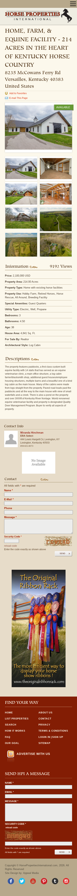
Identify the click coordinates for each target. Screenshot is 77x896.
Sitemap (44, 743)
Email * (9, 792)
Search (10, 725)
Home (9, 712)
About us (45, 712)
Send (62, 553)
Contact (44, 719)
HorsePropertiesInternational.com (38, 865)
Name (8, 490)
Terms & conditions (53, 731)
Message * (11, 801)
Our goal (12, 743)
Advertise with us (33, 753)
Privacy (44, 725)
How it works (15, 731)
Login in (44, 737)
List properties (17, 719)
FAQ (7, 737)
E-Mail (9, 499)
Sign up (57, 737)
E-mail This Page (18, 98)
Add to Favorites (18, 93)
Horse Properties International (38, 15)
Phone (8, 508)
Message (10, 517)
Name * (9, 783)
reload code (10, 545)
